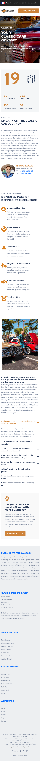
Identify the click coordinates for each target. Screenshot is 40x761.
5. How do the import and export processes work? (18, 463)
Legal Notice (13, 747)
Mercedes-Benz (6, 684)
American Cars (9, 632)
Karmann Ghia (5, 681)
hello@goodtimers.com (9, 605)
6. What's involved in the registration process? (15, 470)
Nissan (3, 715)
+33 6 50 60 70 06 (26, 171)
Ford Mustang (5, 640)
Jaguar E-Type (5, 674)
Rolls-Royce (5, 687)
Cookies (28, 747)
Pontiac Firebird (6, 649)
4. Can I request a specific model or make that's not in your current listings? (17, 456)
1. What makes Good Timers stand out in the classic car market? (18, 422)
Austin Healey (5, 690)
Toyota (3, 718)
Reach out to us (15, 534)
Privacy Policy (21, 747)
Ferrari (3, 693)
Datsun (3, 708)
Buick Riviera (5, 653)
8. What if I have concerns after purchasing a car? (18, 484)
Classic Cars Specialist (14, 593)
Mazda (3, 711)
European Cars (10, 667)
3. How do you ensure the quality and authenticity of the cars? (15, 449)
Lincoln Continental (7, 656)
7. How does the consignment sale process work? (18, 477)
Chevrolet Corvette (7, 643)
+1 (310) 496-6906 (29, 11)
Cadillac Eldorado (6, 659)
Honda (3, 721)
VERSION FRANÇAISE (20, 756)
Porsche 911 (5, 677)
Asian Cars (7, 701)
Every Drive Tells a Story (16, 553)
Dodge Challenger (7, 646)
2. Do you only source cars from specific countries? (16, 442)
